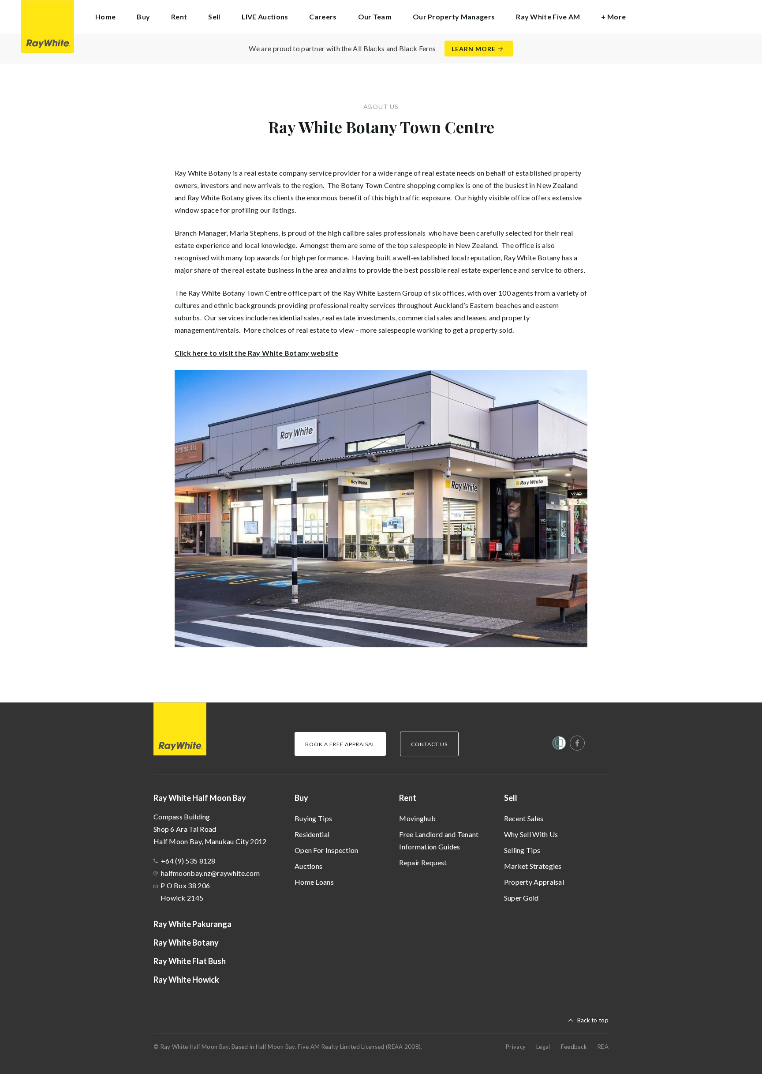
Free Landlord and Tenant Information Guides (438, 840)
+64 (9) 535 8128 (188, 860)
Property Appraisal (534, 882)
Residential (312, 834)
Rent (407, 798)
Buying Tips (313, 818)
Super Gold (521, 898)
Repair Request (423, 862)
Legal (543, 1046)
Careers (322, 16)
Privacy (516, 1046)
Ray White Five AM (548, 16)
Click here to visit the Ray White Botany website (256, 353)
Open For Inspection (327, 850)
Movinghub (417, 818)
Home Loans (314, 882)
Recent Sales (524, 818)
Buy (301, 798)
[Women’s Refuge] (559, 745)
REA (603, 1046)
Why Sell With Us (531, 834)
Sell (510, 798)
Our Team (375, 16)
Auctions (308, 866)
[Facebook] (577, 743)
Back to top (593, 1020)
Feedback (574, 1046)
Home (105, 16)
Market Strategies (533, 866)
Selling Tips (522, 850)
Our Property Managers (454, 16)
